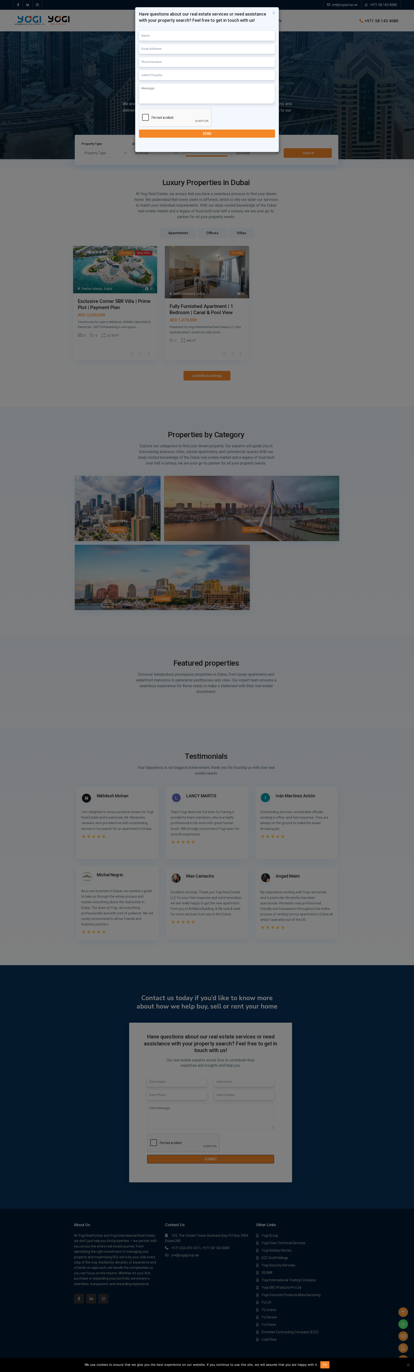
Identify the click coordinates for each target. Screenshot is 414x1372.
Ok (325, 1364)
